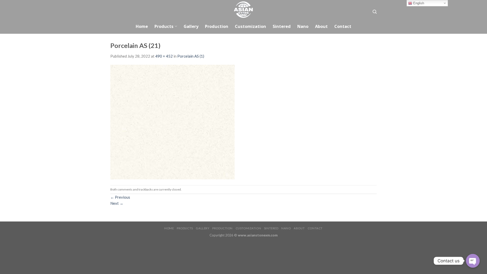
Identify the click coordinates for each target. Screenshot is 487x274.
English (418, 3)
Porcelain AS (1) (190, 56)
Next (116, 203)
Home (142, 26)
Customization (250, 26)
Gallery (191, 26)
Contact (342, 26)
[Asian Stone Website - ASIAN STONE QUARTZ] (243, 9)
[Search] (375, 12)
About (321, 26)
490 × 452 (164, 56)
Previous (120, 197)
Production (216, 26)
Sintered (282, 26)
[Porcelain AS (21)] (172, 121)
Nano (302, 26)
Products (163, 26)
